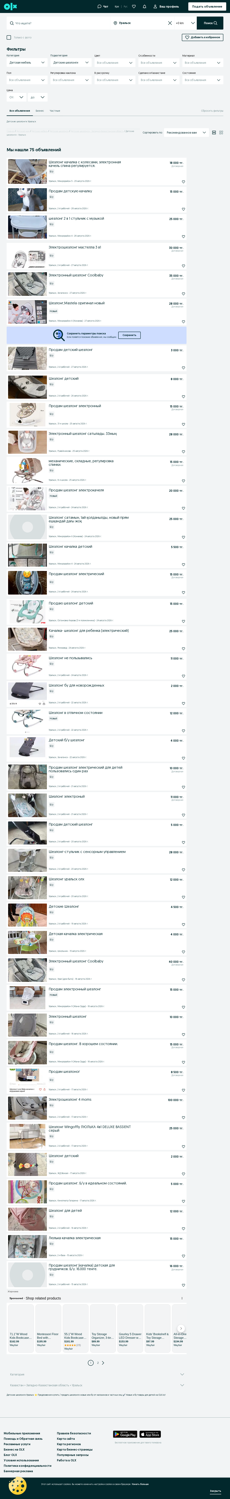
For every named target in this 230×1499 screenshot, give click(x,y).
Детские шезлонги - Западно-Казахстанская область (97, 131)
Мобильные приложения (22, 1433)
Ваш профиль (169, 6)
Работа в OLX (66, 1460)
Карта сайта (66, 1438)
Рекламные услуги (17, 1444)
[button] (144, 6)
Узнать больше (140, 1484)
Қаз (117, 6)
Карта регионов (69, 1444)
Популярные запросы (73, 1455)
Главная (10, 131)
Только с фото (22, 37)
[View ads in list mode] (214, 132)
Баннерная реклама (18, 1471)
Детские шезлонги (59, 131)
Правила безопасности (74, 1433)
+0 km (180, 23)
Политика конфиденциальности (27, 1465)
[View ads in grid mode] (221, 132)
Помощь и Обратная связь (23, 1438)
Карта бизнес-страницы (75, 1449)
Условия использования (21, 1460)
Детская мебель (40, 131)
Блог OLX (10, 1455)
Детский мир (23, 131)
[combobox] (60, 23)
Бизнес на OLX (14, 1449)
